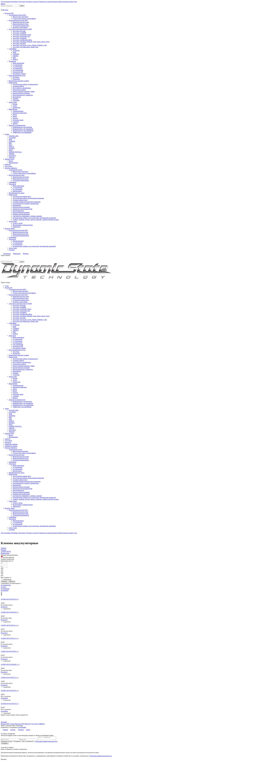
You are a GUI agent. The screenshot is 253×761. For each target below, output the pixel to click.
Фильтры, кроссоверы (20, 27)
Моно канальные (18, 63)
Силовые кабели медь (20, 200)
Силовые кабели (18, 86)
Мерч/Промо (13, 109)
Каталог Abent (9, 228)
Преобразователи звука (16, 193)
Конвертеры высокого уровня (19, 81)
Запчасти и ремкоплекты (17, 125)
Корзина (26, 253)
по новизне (4, 590)
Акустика (16, 77)
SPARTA (12, 148)
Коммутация (13, 82)
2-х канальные (17, 65)
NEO (10, 145)
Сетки (15, 106)
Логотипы (21, 1)
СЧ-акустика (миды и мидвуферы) (24, 18)
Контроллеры (17, 191)
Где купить (8, 166)
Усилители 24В (18, 72)
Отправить (5, 743)
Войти (3, 4)
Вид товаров (5, 577)
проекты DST (9, 433)
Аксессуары (13, 102)
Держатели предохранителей (22, 209)
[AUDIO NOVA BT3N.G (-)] (126, 702)
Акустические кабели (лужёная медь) (25, 84)
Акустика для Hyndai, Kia (21, 36)
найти (22, 6)
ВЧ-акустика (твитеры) (20, 17)
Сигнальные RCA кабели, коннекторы (26, 203)
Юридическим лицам (65, 1)
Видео (11, 161)
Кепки (15, 116)
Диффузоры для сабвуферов (22, 132)
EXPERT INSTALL (15, 152)
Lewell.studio (22, 727)
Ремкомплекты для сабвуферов (23, 130)
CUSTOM (16, 50)
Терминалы (16, 107)
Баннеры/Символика (20, 113)
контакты (8, 442)
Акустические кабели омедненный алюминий (28, 198)
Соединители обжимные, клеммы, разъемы (27, 216)
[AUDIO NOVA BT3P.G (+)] (126, 650)
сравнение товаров (11, 444)
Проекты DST (9, 159)
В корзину (4, 607)
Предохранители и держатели (23, 95)
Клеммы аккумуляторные (21, 214)
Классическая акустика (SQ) (18, 20)
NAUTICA (12, 155)
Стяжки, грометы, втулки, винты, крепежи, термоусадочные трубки (36, 219)
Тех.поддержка (6, 1)
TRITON (12, 157)
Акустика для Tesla (19, 43)
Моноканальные (18, 241)
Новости (8, 164)
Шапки (15, 123)
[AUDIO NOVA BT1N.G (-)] (126, 597)
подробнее (4, 698)
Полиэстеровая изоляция (21, 212)
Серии (7, 134)
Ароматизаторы (18, 111)
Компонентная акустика (21, 22)
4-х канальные (17, 68)
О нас (75, 1)
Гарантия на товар (45, 1)
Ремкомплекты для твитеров (22, 127)
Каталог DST (9, 13)
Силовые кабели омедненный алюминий (26, 202)
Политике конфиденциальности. (101, 756)
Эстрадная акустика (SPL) (17, 15)
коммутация (7, 579)
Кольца (15, 104)
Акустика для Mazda (19, 38)
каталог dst (8, 287)
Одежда (15, 118)
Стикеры (16, 122)
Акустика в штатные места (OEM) (20, 29)
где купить (8, 440)
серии (7, 408)
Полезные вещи (18, 120)
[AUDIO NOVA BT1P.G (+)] (126, 689)
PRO (14, 58)
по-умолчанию (6, 585)
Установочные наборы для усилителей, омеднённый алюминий (34, 218)
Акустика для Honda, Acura (22, 34)
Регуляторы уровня (19, 74)
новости (7, 439)
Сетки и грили (18, 223)
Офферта (42, 724)
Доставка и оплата (32, 1)
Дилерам (4, 722)
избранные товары (11, 446)
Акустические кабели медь (22, 196)
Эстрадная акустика (15, 170)
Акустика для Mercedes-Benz (22, 40)
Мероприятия (13, 162)
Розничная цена (6, 561)
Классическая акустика (16, 175)
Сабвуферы (12, 49)
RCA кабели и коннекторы (22, 88)
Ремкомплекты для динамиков (23, 129)
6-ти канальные (18, 70)
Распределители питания (21, 93)
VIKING (15, 56)
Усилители (12, 61)
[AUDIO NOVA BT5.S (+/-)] (126, 676)
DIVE (11, 150)
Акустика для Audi (19, 31)
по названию (5, 589)
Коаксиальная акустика (20, 24)
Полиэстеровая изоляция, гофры (24, 91)
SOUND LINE (13, 136)
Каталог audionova (11, 168)
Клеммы (15, 98)
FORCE (15, 59)
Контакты (54, 1)
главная (5, 730)
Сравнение (7, 253)
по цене (3, 587)
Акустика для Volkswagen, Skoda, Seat (25, 47)
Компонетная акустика (20, 232)
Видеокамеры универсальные (23, 225)
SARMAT (16, 54)
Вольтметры (17, 97)
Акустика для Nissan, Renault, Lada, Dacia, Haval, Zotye (31, 42)
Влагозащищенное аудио (17, 75)
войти (28, 730)
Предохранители (18, 211)
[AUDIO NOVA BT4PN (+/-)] (126, 663)
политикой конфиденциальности (46, 741)
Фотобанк (14, 1)
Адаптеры (16, 100)
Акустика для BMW (19, 33)
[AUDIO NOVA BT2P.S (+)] (126, 610)
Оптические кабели (19, 90)
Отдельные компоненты (21, 25)
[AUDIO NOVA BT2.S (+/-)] (126, 623)
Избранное (17, 253)
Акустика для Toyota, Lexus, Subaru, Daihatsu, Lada (30, 45)
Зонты (15, 114)
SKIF (14, 52)
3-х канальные (17, 66)
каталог (13, 730)
